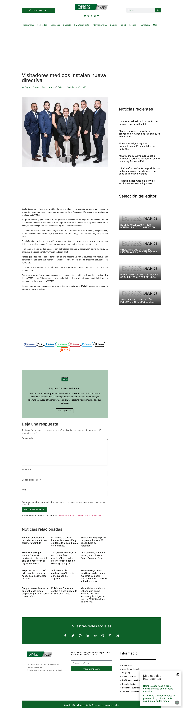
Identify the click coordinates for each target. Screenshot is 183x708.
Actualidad (42, 25)
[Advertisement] (91, 47)
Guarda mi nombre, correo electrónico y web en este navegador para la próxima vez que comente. (64, 503)
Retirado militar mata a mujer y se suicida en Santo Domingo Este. (93, 555)
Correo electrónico (31, 480)
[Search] (158, 10)
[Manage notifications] (177, 703)
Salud (123, 25)
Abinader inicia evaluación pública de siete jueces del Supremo (62, 574)
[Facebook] (85, 16)
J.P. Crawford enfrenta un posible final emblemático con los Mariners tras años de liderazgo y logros (63, 558)
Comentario (28, 438)
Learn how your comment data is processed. (80, 515)
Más (155, 25)
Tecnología (144, 25)
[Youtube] (98, 16)
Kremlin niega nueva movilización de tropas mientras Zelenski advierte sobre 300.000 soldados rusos (94, 575)
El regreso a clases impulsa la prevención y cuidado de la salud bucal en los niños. (64, 541)
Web (24, 490)
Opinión (113, 25)
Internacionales (99, 25)
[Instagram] (88, 16)
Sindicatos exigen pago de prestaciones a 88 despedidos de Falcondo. (93, 541)
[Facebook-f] (65, 635)
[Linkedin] (95, 16)
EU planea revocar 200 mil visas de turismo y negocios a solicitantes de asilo (34, 574)
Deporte (67, 25)
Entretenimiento (81, 25)
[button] (30, 344)
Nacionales (28, 25)
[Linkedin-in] (88, 635)
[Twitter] (91, 16)
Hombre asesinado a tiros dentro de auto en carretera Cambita (34, 540)
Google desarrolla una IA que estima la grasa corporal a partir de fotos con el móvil (35, 592)
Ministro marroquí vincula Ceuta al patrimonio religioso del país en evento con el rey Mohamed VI (34, 558)
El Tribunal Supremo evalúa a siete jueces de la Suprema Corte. (64, 591)
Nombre (26, 470)
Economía (55, 25)
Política (132, 25)
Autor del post (64, 411)
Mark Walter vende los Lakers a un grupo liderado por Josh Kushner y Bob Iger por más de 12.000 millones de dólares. (93, 595)
